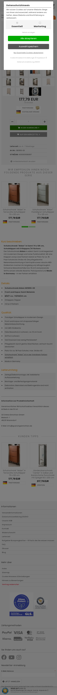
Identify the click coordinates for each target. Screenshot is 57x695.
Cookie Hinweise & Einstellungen (22, 58)
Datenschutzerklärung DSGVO (28, 62)
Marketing (40, 26)
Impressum (41, 58)
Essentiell (17, 26)
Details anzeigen (28, 32)
